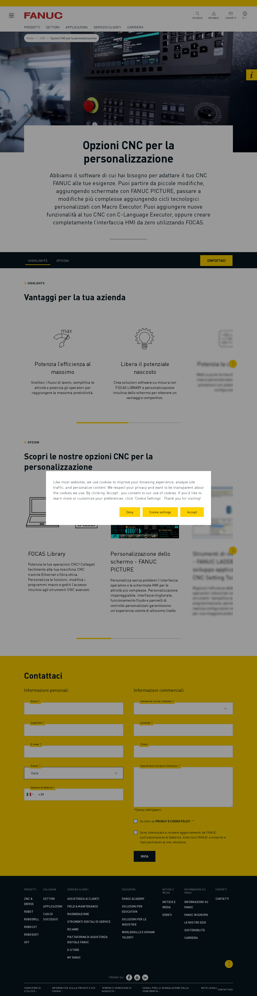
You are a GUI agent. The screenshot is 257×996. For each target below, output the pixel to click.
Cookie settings (160, 512)
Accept (192, 512)
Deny (129, 512)
